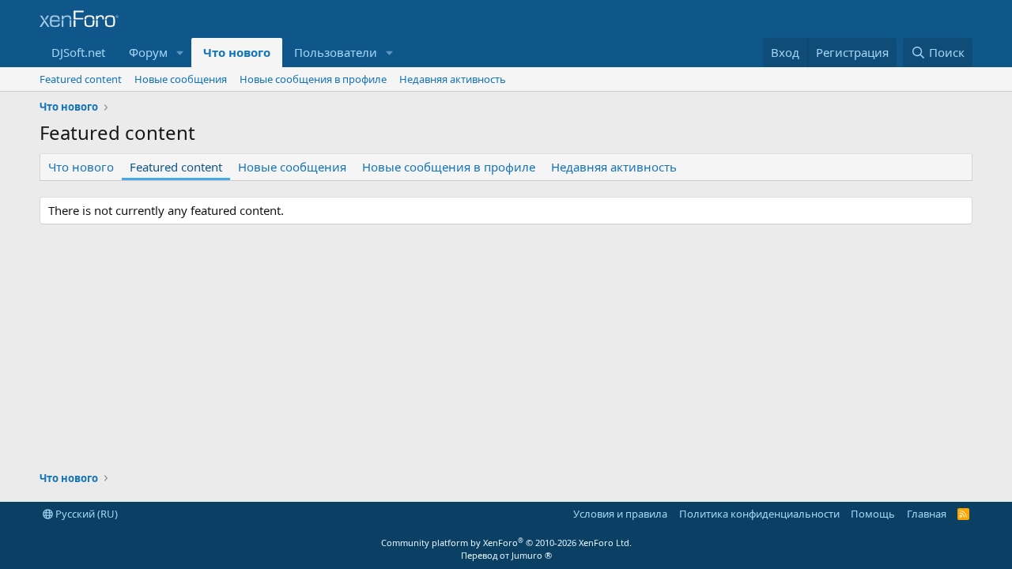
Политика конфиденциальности (759, 514)
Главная (926, 514)
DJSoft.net (78, 52)
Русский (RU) (85, 514)
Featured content (81, 79)
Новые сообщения (180, 79)
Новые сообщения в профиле (313, 79)
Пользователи (335, 52)
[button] (180, 52)
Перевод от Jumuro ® (506, 555)
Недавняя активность (452, 79)
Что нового (236, 52)
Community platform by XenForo (506, 542)
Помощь (873, 514)
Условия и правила (620, 514)
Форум (148, 52)
